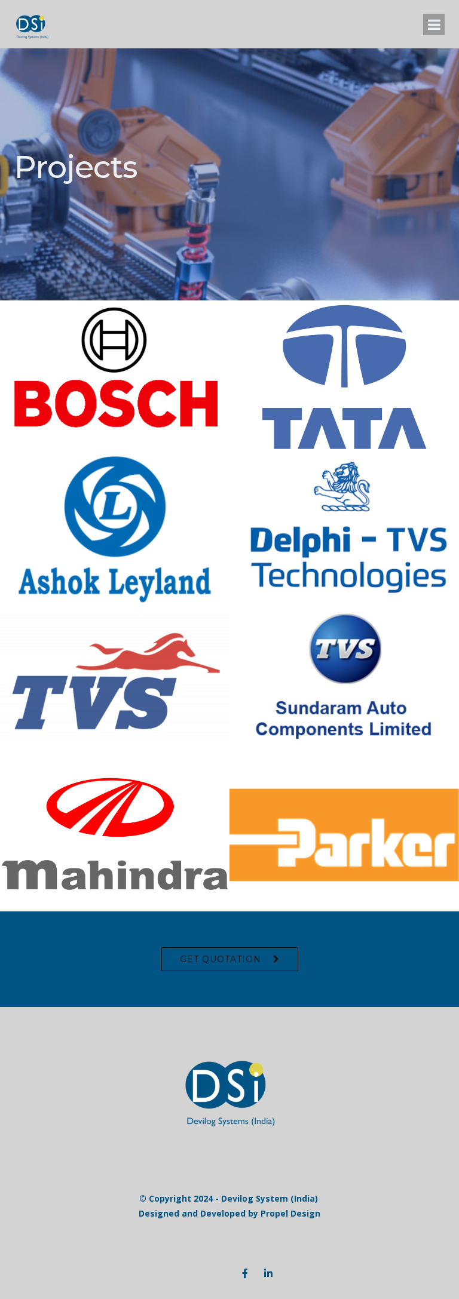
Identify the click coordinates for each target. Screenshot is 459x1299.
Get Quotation (220, 959)
